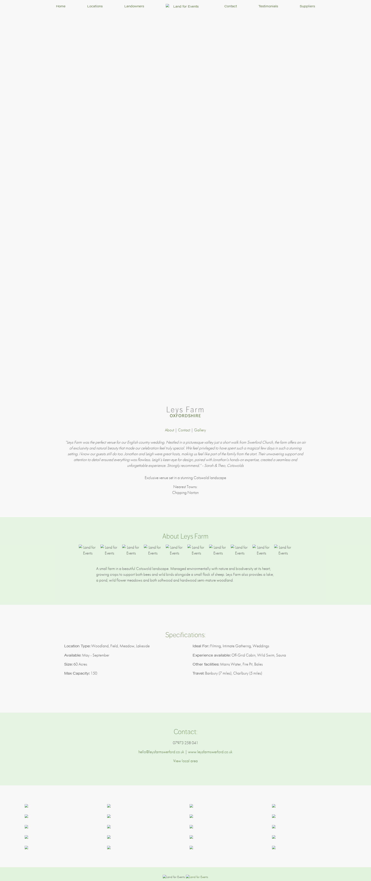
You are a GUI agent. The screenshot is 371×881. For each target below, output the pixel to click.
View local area (185, 760)
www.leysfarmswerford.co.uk (210, 751)
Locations (95, 6)
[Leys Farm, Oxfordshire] (62, 806)
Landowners (134, 6)
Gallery (200, 430)
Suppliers (307, 6)
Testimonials (268, 6)
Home (60, 6)
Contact (230, 6)
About (169, 430)
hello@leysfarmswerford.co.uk (161, 751)
